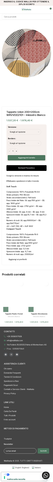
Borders (11, 138)
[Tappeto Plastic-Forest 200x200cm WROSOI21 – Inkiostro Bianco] (14, 296)
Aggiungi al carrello (26, 158)
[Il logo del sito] (26, 9)
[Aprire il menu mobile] (3, 9)
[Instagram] (11, 354)
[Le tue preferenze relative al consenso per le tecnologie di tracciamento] (4, 477)
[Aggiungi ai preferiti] (21, 284)
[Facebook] (17, 354)
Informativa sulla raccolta (14, 479)
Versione (12, 127)
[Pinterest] (5, 354)
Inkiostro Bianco (14, 316)
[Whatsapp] (45, 475)
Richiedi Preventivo (26, 168)
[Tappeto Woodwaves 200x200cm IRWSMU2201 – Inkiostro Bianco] (39, 296)
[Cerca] (48, 16)
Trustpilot (8, 439)
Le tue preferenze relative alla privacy (27, 474)
